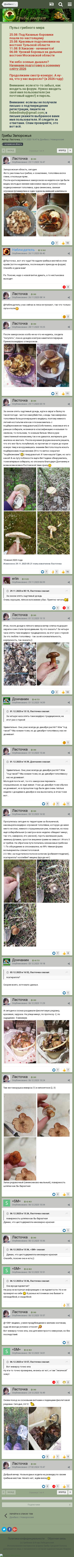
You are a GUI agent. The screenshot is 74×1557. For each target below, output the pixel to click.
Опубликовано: (28, 162)
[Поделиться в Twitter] (4, 1529)
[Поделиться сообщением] (69, 162)
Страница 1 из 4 (37, 151)
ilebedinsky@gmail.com (26, 112)
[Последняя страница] (70, 150)
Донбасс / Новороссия (52, 139)
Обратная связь (57, 1538)
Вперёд (62, 150)
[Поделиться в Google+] (14, 1529)
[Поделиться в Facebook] (9, 1529)
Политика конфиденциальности (26, 1538)
